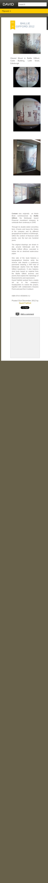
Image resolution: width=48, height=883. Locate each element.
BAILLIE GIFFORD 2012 (25, 25)
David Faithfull (25, 303)
